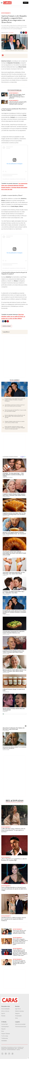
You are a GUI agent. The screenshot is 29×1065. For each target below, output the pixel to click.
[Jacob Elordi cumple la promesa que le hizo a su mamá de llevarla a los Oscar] (6, 962)
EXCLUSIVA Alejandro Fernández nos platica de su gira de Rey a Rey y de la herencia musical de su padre (20, 942)
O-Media (3, 1022)
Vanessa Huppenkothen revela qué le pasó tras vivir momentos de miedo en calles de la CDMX (14, 889)
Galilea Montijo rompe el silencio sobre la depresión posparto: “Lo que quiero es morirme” (13, 830)
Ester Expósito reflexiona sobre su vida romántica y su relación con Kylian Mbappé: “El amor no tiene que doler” (15, 428)
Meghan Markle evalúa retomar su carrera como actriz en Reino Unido (14, 422)
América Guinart (6, 326)
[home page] (7, 2)
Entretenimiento (6, 13)
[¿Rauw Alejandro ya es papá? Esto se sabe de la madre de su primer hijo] (14, 845)
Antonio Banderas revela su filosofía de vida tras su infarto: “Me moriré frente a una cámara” (15, 416)
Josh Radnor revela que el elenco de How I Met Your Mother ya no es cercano (15, 405)
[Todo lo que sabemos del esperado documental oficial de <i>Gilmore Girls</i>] (6, 931)
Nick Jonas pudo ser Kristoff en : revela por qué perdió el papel (15, 411)
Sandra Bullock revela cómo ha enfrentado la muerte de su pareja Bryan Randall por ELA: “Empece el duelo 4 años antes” (20, 952)
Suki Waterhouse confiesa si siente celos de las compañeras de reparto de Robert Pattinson (13, 919)
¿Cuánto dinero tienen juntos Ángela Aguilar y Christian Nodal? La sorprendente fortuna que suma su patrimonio (17, 96)
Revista (25, 2)
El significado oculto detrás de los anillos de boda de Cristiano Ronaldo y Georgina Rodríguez (15, 400)
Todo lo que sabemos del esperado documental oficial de (19, 932)
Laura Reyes (11, 32)
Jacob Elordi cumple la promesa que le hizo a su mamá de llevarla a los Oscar (19, 963)
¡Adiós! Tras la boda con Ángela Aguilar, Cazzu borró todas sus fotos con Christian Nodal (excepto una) (18, 103)
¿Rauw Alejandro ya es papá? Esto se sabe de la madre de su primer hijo (14, 859)
